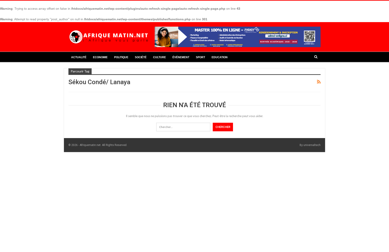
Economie (100, 57)
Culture (159, 57)
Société (141, 57)
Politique (121, 57)
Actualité (78, 57)
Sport (200, 57)
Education (220, 57)
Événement (180, 57)
